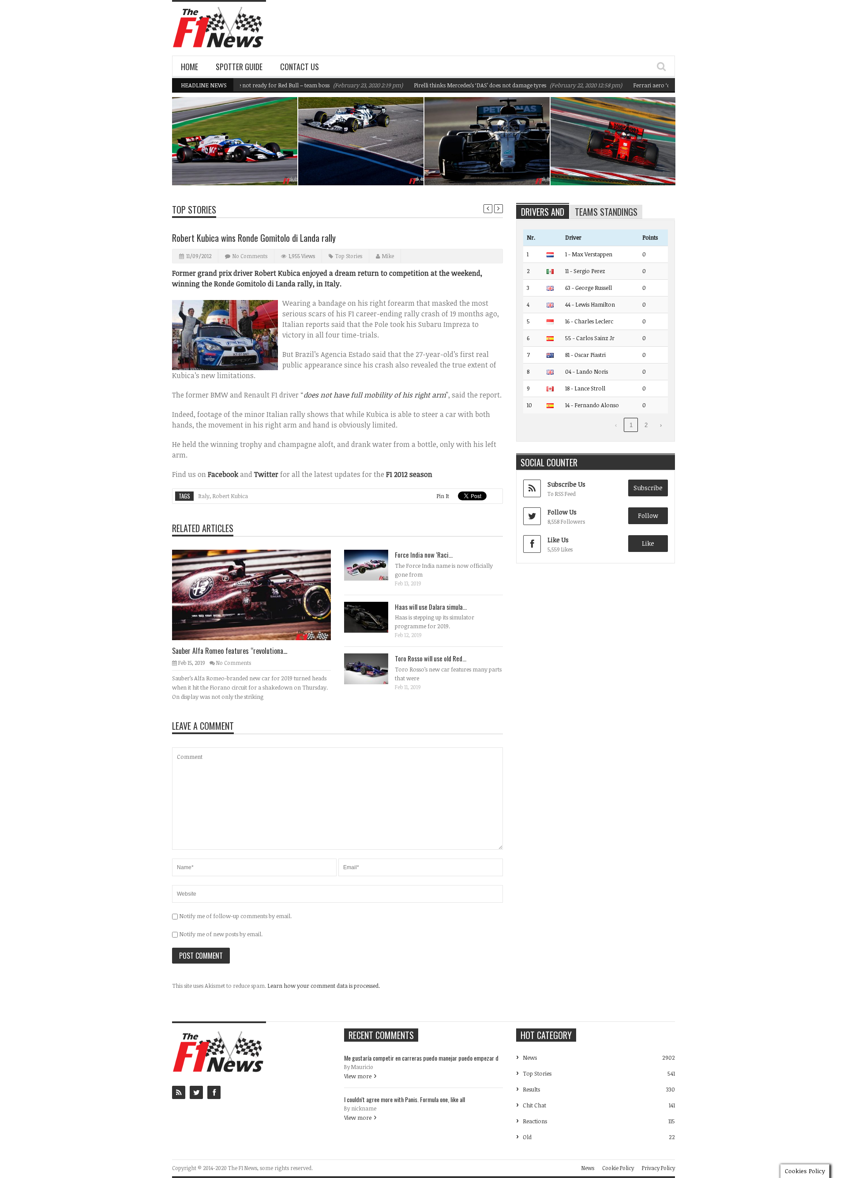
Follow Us (562, 512)
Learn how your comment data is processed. (323, 986)
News (268, 146)
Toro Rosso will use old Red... (430, 658)
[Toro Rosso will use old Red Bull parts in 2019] (373, 668)
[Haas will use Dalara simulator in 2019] (373, 617)
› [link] (661, 425)
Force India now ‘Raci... (424, 554)
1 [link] (631, 425)
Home (189, 66)
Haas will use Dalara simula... (431, 607)
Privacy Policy (658, 1167)
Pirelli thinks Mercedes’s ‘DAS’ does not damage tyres (456, 85)
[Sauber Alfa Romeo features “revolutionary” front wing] (258, 594)
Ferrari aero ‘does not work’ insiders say (660, 85)
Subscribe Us (566, 484)
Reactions (535, 1121)
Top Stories (194, 209)
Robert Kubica (230, 496)
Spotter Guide (239, 66)
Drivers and (542, 211)
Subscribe (648, 488)
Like (648, 543)
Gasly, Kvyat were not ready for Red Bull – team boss (363, 163)
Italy (204, 496)
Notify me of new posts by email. (220, 934)
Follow (648, 515)
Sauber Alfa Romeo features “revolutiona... (229, 650)
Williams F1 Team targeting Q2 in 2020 (240, 163)
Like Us (558, 540)
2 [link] (646, 425)
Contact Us (299, 66)
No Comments (249, 255)
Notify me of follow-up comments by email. (235, 916)
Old (527, 1137)
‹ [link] (616, 425)
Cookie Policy (618, 1167)
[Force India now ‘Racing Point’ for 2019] (373, 564)
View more (357, 1076)
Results (531, 1089)
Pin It (442, 496)
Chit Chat (534, 1105)
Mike (388, 255)
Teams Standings (606, 211)
